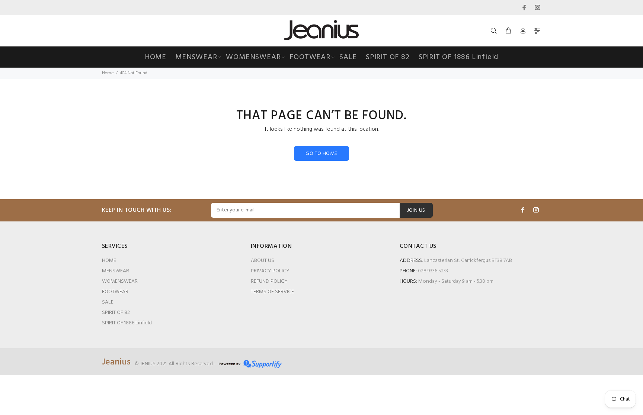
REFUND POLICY (269, 281)
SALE (107, 302)
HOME (109, 260)
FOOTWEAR (115, 292)
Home (107, 73)
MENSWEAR (115, 271)
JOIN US (416, 210)
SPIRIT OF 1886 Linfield (127, 323)
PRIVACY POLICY (270, 271)
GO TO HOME (321, 153)
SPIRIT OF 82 (116, 312)
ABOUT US (262, 260)
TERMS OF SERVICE (272, 292)
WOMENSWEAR (120, 281)
